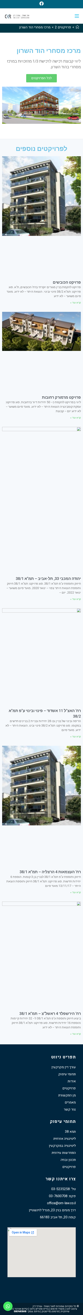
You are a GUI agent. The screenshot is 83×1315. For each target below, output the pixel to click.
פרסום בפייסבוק (50, 1311)
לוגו (32, 1309)
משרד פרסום (57, 1309)
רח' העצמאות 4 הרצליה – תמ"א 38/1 (50, 872)
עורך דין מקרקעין (64, 1067)
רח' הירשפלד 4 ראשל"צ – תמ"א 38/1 (50, 1013)
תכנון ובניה (68, 1159)
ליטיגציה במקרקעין (62, 1145)
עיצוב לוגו (71, 1309)
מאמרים (70, 1102)
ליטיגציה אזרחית (64, 1138)
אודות (72, 1081)
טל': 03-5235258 (63, 1189)
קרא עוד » (75, 302)
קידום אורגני (21, 1309)
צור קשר (70, 1109)
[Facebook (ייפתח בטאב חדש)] (41, 3)
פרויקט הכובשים (67, 282)
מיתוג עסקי (33, 1311)
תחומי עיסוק (67, 1074)
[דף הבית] (77, 27)
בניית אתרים (42, 1309)
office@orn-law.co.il (61, 1203)
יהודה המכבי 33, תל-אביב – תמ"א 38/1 (48, 578)
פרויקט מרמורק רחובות (61, 397)
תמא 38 (70, 1131)
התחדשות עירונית (64, 1152)
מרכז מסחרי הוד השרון (34, 27)
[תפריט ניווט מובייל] (77, 16)
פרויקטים (69, 1088)
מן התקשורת (67, 1095)
